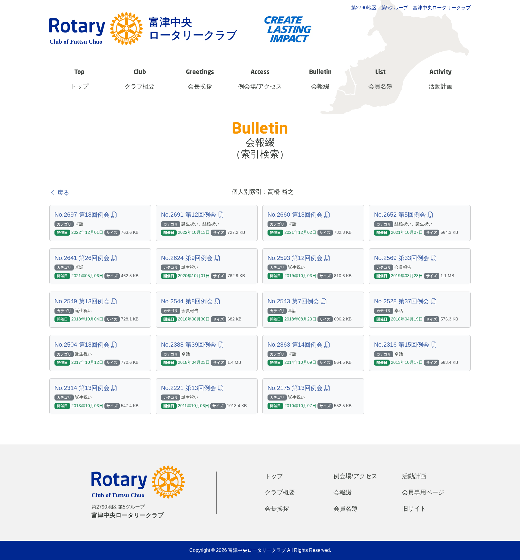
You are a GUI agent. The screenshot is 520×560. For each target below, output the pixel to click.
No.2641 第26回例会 (82, 258)
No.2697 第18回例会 (82, 214)
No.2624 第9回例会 (188, 258)
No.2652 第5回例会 (401, 214)
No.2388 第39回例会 (189, 344)
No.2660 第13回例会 (296, 214)
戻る (62, 192)
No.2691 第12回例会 (189, 214)
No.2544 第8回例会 (188, 301)
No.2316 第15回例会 (402, 344)
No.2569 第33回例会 (402, 258)
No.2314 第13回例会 (82, 388)
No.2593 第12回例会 (296, 258)
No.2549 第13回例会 (82, 301)
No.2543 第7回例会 (294, 301)
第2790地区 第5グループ (127, 511)
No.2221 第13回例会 (189, 388)
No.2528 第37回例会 (402, 301)
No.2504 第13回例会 (82, 344)
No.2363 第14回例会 (296, 344)
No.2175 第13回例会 (296, 388)
